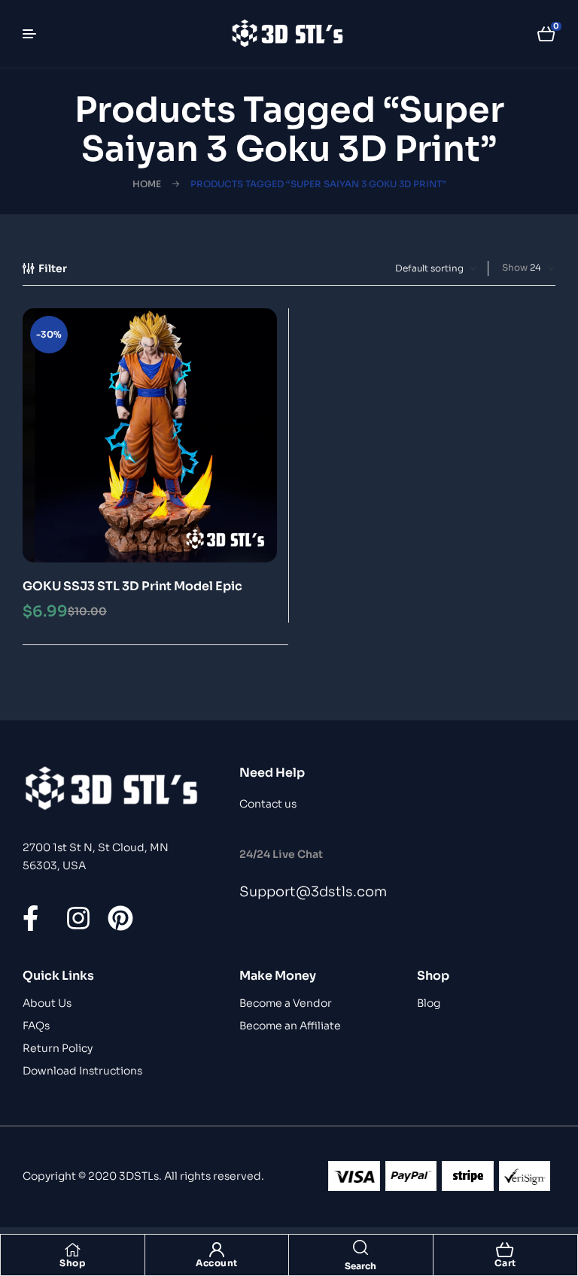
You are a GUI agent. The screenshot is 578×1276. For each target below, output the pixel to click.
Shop (72, 1262)
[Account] (216, 1249)
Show (515, 267)
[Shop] (72, 1249)
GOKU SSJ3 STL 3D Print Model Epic (132, 586)
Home (146, 183)
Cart (505, 1262)
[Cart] (505, 1249)
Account (217, 1262)
